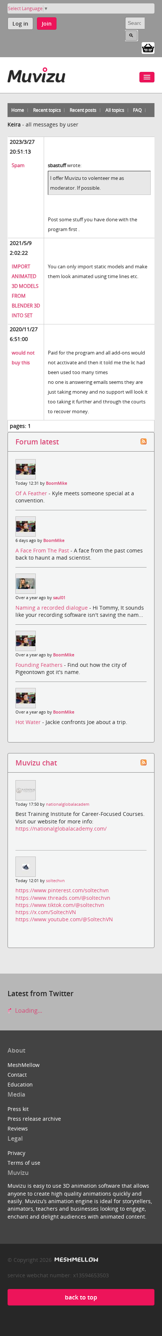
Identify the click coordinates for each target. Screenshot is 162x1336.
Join (47, 23)
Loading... (28, 1010)
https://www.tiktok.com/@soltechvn (59, 904)
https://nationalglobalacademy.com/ (61, 828)
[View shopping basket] (148, 47)
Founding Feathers (39, 664)
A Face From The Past (42, 550)
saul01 (59, 597)
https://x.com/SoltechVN (45, 912)
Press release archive (34, 1118)
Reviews (18, 1128)
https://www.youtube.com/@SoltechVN (64, 919)
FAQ (137, 110)
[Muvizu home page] (36, 73)
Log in (20, 23)
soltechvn (55, 880)
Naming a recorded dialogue (52, 607)
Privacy (16, 1152)
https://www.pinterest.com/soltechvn (62, 890)
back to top (81, 1297)
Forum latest (37, 441)
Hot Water (28, 722)
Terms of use (24, 1162)
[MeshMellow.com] (75, 1259)
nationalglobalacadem (67, 804)
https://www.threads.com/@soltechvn (62, 897)
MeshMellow (24, 1064)
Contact (17, 1074)
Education (20, 1084)
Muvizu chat (36, 762)
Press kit (18, 1108)
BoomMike (56, 483)
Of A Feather (32, 493)
